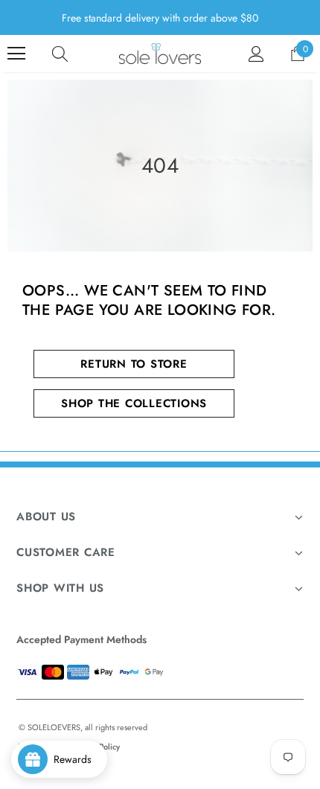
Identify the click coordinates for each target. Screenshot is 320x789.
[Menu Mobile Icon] (16, 54)
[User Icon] (256, 54)
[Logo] (160, 53)
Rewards (77, 759)
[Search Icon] (60, 53)
